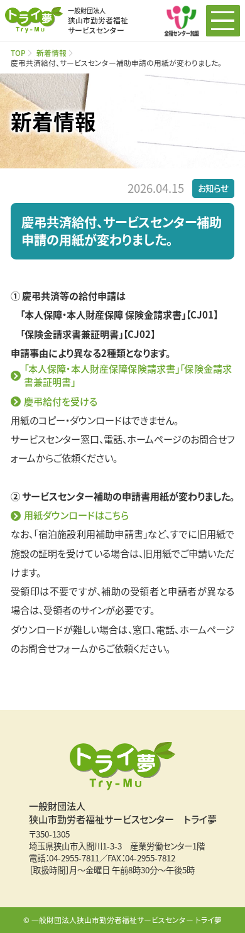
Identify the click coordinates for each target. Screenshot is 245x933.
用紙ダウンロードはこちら (76, 514)
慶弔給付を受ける (60, 401)
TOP (18, 52)
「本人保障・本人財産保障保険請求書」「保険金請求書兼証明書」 (128, 375)
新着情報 (51, 52)
